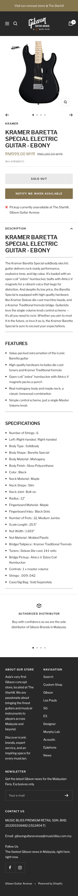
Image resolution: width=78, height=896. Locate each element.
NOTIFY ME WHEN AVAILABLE (39, 193)
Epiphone (49, 747)
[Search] (15, 24)
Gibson (48, 692)
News (47, 755)
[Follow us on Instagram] (20, 867)
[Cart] (70, 24)
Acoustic (49, 739)
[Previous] (7, 114)
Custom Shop (52, 684)
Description (15, 228)
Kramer (11, 123)
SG (45, 708)
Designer (49, 724)
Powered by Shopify (50, 883)
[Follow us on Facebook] (10, 867)
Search (48, 677)
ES (45, 716)
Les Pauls (50, 700)
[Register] (66, 795)
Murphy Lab (51, 732)
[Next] (71, 114)
